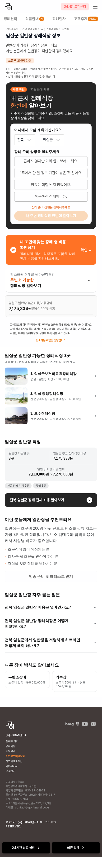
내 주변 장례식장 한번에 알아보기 (51, 215)
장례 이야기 (12, 741)
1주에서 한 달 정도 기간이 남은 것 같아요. (51, 173)
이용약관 (10, 751)
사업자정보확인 (14, 761)
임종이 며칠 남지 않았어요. (51, 184)
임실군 (48, 140)
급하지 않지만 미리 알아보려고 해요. (51, 161)
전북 (20, 140)
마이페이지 (12, 766)
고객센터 (10, 771)
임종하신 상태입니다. (51, 196)
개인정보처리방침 (15, 756)
